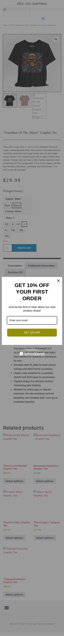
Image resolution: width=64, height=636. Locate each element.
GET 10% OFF (32, 332)
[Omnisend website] (32, 352)
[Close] (58, 280)
